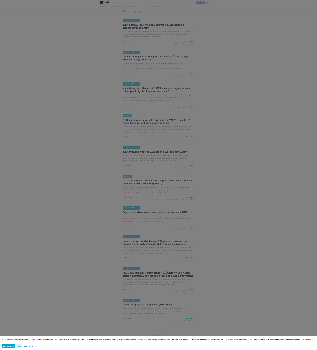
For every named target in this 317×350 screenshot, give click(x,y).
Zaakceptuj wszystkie (8, 346)
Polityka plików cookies (30, 346)
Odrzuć (19, 346)
